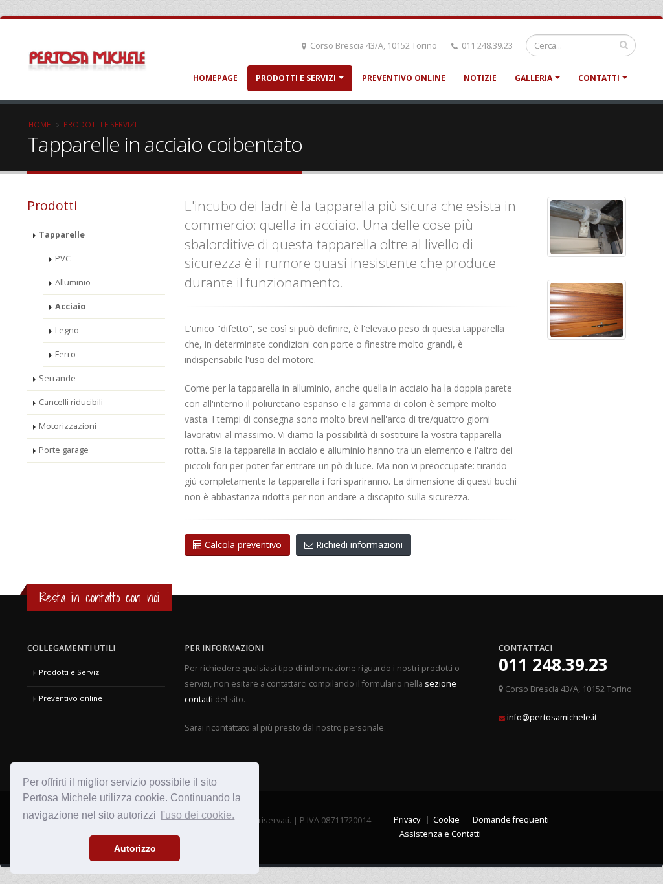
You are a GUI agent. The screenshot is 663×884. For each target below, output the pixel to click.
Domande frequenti (511, 819)
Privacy (407, 819)
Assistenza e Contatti (440, 833)
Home (39, 124)
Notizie (480, 77)
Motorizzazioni (67, 426)
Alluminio (73, 282)
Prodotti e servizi (100, 124)
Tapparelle (62, 234)
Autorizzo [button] (135, 848)
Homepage (215, 77)
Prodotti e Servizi (296, 77)
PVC (63, 258)
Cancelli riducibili (71, 402)
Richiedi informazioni (358, 544)
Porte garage (64, 450)
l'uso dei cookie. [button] (197, 815)
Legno (67, 330)
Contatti (599, 77)
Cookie (446, 819)
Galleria (533, 77)
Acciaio (70, 306)
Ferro (65, 354)
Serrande (57, 378)
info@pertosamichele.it (552, 717)
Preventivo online (403, 77)
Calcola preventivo (242, 544)
